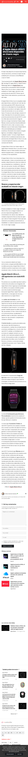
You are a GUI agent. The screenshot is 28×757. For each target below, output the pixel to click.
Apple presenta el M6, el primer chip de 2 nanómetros (17, 566)
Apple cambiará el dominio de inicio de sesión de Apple (18, 574)
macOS (12, 561)
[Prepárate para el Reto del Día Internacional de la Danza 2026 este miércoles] (22, 706)
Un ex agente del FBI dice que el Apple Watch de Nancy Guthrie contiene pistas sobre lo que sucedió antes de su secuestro (14, 255)
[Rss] (3, 732)
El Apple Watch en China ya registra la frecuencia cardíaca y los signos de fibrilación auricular (13, 250)
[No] (26, 751)
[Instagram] (23, 732)
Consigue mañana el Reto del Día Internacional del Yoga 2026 (9, 676)
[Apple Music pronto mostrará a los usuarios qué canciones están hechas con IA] (5, 584)
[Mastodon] (17, 732)
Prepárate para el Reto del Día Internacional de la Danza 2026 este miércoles (8, 707)
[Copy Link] (11, 58)
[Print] (6, 61)
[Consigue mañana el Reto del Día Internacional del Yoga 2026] (22, 675)
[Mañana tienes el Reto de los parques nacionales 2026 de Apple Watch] (5, 628)
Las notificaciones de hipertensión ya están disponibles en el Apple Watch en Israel (18, 237)
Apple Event (16, 85)
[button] (15, 1)
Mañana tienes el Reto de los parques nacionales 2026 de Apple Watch (17, 627)
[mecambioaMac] (8, 2)
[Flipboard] (8, 732)
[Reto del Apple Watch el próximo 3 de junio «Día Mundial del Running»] (22, 685)
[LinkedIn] (25, 494)
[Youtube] (3, 735)
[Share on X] (6, 58)
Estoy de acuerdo (10, 754)
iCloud (11, 578)
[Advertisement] (14, 18)
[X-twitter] (14, 732)
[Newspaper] (5, 732)
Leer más (19, 754)
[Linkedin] (11, 732)
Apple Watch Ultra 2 (16, 487)
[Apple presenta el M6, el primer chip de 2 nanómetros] (5, 566)
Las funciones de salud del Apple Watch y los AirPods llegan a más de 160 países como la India (8, 696)
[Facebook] (20, 732)
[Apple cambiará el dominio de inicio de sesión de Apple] (5, 575)
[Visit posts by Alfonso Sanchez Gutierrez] (3, 493)
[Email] (9, 58)
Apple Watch (7, 46)
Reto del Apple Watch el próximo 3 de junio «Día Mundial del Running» (8, 686)
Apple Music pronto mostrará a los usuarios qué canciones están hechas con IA (17, 584)
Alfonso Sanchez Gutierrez (14, 64)
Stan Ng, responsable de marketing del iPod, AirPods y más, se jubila (13, 245)
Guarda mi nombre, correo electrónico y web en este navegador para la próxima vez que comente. (13, 542)
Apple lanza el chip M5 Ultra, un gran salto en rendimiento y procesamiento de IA (17, 556)
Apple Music (13, 588)
